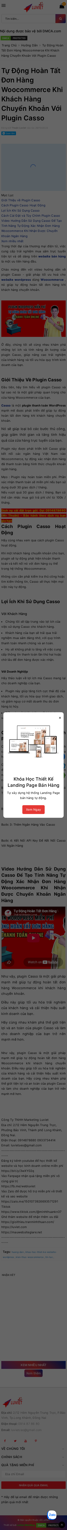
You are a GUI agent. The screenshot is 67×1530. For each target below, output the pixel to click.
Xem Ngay (33, 809)
